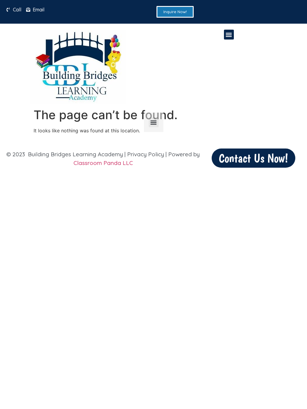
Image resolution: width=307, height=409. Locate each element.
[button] (229, 35)
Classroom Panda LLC (103, 162)
